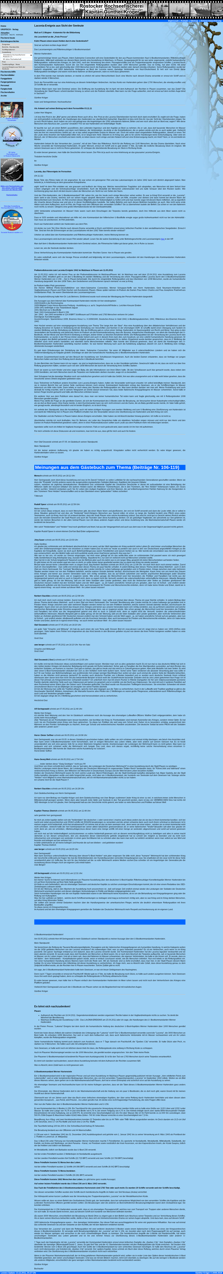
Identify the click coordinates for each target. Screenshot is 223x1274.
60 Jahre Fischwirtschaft (12, 59)
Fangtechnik (6, 89)
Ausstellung (6, 52)
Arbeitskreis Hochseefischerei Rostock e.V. (14, 55)
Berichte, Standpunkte (10, 47)
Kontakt (184, 21)
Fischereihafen (8, 92)
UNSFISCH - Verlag (9, 29)
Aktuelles (12, 34)
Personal (5, 85)
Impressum (173, 21)
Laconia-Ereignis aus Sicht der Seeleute (13, 68)
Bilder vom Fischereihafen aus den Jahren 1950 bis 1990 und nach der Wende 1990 (12, 187)
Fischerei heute (8, 38)
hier (163, 239)
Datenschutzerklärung (211, 21)
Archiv (4, 96)
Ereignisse (6, 44)
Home (3, 26)
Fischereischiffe (8, 72)
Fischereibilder (8, 75)
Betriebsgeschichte (10, 41)
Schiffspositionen (8, 49)
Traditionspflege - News (11, 64)
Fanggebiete (6, 78)
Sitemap (194, 21)
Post (4, 62)
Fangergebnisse (8, 82)
